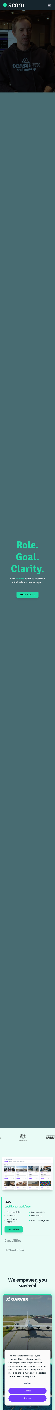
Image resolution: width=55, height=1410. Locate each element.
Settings (27, 1383)
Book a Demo (27, 594)
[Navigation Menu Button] (50, 5)
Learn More (13, 1234)
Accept (27, 1391)
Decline (27, 1398)
